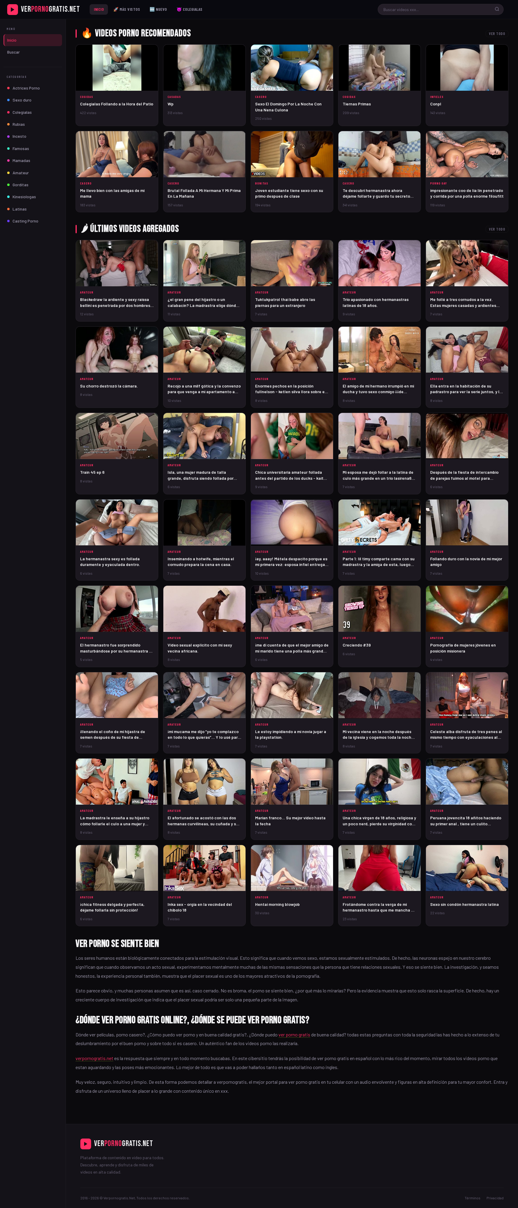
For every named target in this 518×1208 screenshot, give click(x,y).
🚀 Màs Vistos (126, 9)
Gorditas (20, 184)
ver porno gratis (294, 1034)
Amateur (21, 172)
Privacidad (495, 1198)
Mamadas (21, 160)
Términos (473, 1198)
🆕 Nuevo (158, 9)
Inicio (99, 9)
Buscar (13, 52)
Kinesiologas (24, 196)
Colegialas (22, 112)
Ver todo (497, 33)
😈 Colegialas (190, 9)
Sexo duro (22, 99)
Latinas (20, 208)
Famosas (21, 148)
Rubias (19, 124)
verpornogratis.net (94, 1058)
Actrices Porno (26, 87)
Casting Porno (25, 220)
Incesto (19, 136)
